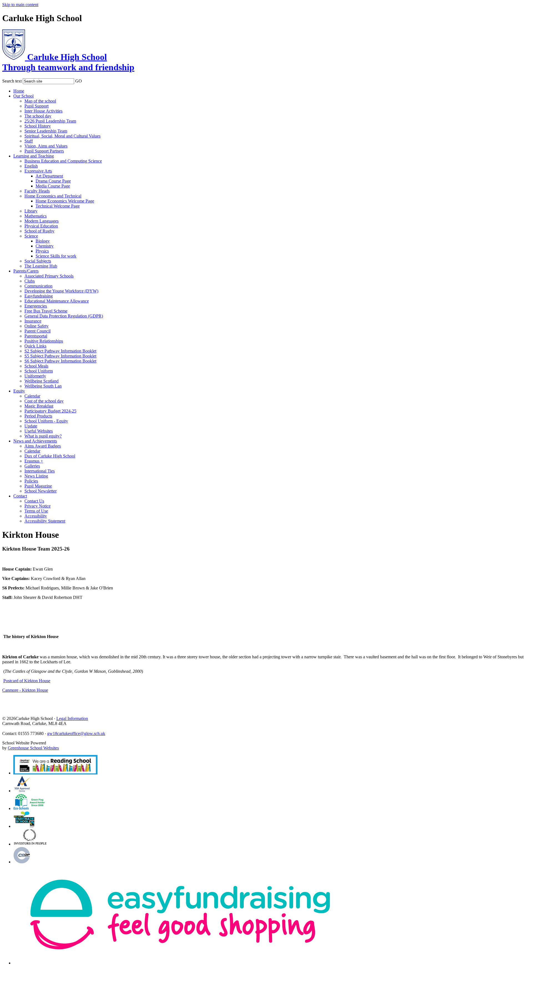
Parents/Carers (26, 271)
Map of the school (40, 101)
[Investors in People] (30, 844)
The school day (37, 116)
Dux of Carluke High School (49, 456)
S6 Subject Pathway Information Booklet (60, 361)
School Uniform (38, 371)
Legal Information (72, 718)
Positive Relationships (43, 341)
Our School (23, 96)
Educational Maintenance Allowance (56, 301)
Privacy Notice (37, 506)
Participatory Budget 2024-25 (50, 411)
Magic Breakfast (38, 406)
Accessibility (35, 516)
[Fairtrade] (24, 826)
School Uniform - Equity (46, 421)
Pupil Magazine (38, 486)
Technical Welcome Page (58, 206)
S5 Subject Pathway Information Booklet (60, 356)
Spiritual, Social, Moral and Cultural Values (62, 136)
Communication (38, 286)
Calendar (32, 396)
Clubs (29, 281)
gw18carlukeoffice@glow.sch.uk (76, 733)
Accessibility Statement (44, 521)
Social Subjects (37, 261)
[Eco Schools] (29, 808)
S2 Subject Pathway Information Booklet (60, 351)
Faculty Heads (37, 191)
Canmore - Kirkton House (25, 690)
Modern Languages (41, 221)
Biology (43, 241)
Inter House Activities (43, 111)
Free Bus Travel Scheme (45, 311)
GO (78, 81)
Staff (28, 141)
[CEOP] (21, 861)
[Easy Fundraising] (179, 963)
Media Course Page (53, 186)
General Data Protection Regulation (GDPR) (63, 316)
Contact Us (34, 501)
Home (18, 91)
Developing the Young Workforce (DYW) (61, 291)
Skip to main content (20, 4)
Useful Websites (38, 431)
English (31, 166)
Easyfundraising (38, 296)
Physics (42, 251)
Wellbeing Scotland (41, 381)
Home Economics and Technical (52, 196)
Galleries (32, 466)
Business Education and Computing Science (63, 161)
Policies (31, 481)
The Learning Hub (40, 266)
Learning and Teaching (33, 156)
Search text (12, 81)
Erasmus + (33, 461)
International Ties (39, 471)
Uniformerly (35, 376)
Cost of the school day (44, 401)
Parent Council (37, 331)
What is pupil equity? (43, 436)
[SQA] (55, 773)
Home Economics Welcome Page (65, 201)
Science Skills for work (56, 256)
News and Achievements (35, 441)
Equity (19, 391)
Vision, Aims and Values (45, 146)
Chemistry (45, 246)
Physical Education (41, 226)
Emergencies (35, 306)
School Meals (36, 366)
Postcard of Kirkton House (26, 680)
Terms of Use (36, 511)
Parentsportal (35, 336)
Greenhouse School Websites (33, 748)
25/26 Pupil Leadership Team (50, 121)
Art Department (49, 176)
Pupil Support (36, 106)
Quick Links (35, 346)
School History (37, 126)
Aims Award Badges (42, 446)
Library (30, 211)
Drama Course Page (53, 181)
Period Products (38, 416)
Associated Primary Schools (49, 276)
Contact (20, 496)
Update (30, 426)
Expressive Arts (38, 171)
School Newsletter (40, 491)
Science (31, 236)
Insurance (32, 321)
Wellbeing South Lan (43, 386)
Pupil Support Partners (44, 151)
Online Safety (36, 326)
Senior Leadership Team (45, 131)
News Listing (36, 476)
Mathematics (35, 216)
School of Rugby (39, 231)
